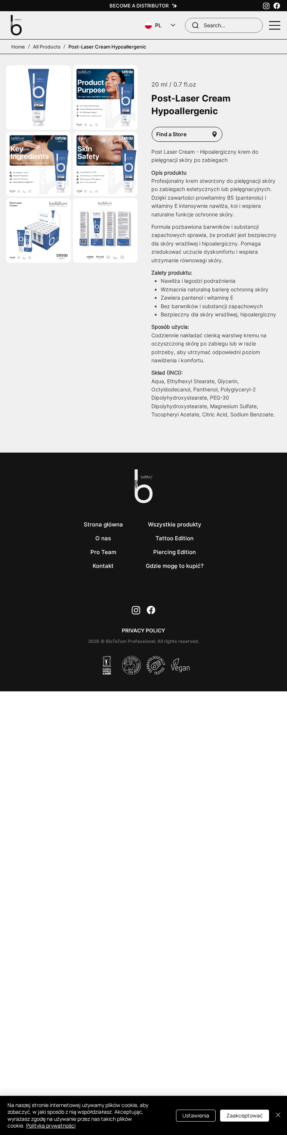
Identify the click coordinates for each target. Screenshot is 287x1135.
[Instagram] (266, 5)
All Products (47, 47)
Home (18, 47)
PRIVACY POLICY (143, 630)
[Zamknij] (278, 1115)
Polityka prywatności (50, 1125)
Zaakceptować (244, 1115)
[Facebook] (276, 5)
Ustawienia (195, 1115)
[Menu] (275, 25)
